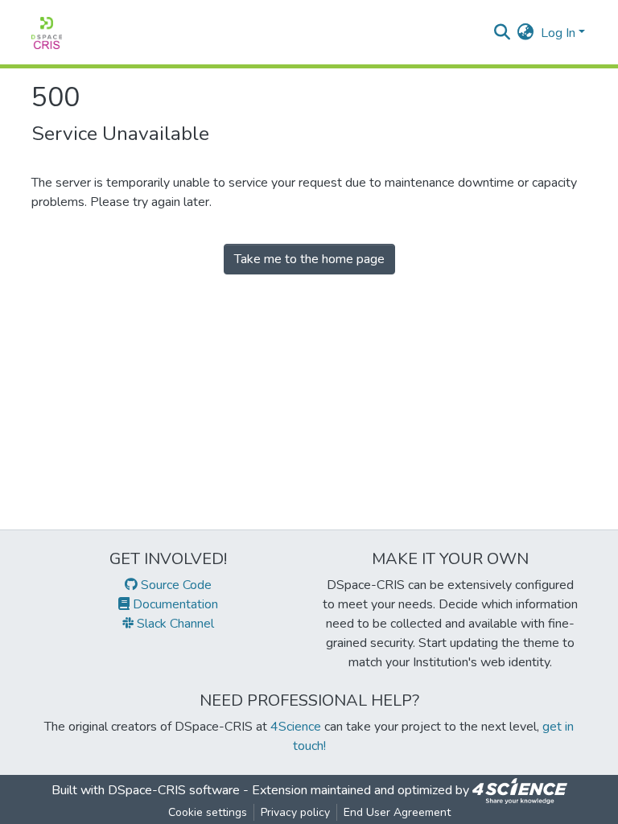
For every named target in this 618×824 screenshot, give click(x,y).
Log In (558, 33)
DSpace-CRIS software (174, 790)
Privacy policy (295, 812)
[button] (526, 33)
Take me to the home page (309, 259)
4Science (295, 726)
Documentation (174, 604)
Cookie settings (207, 812)
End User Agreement (397, 812)
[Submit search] (502, 33)
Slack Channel (174, 623)
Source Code (175, 585)
